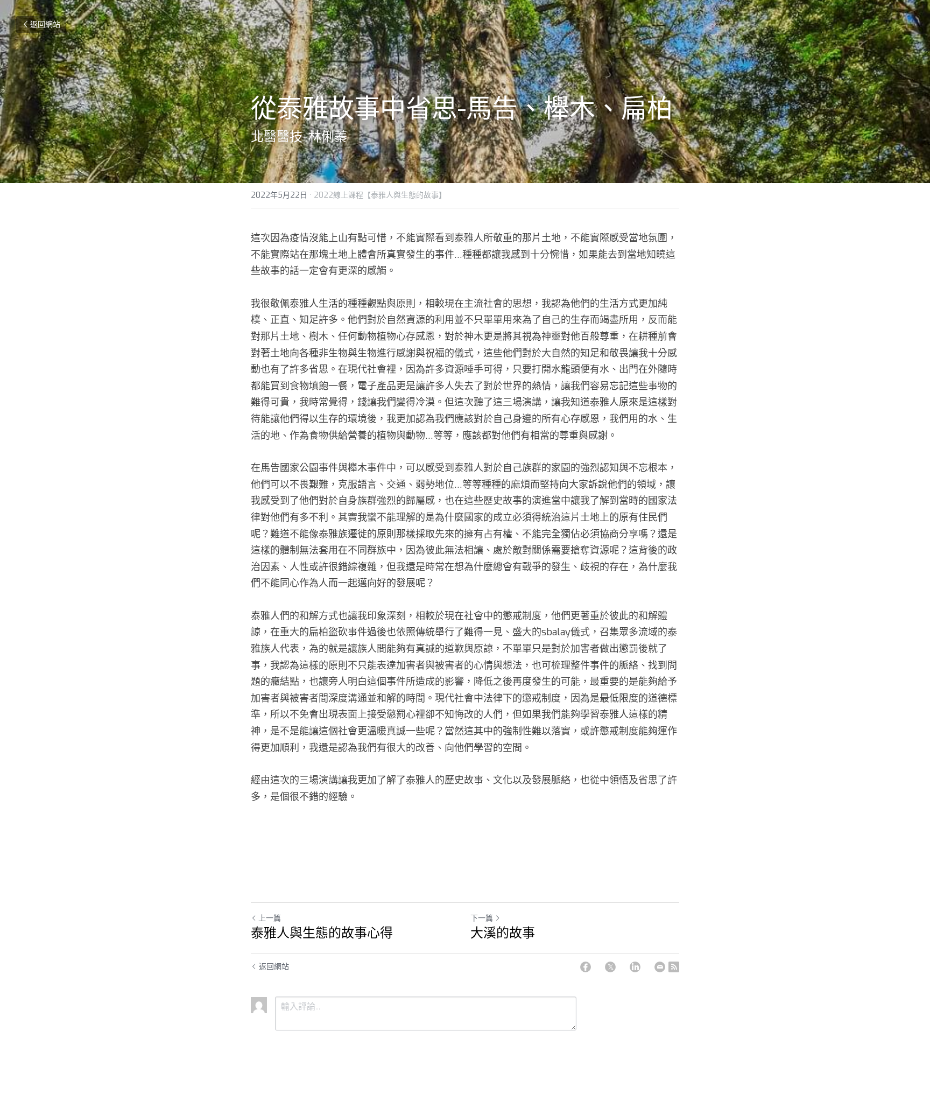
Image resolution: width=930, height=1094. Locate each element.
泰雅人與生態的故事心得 (322, 933)
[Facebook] (585, 967)
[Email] (659, 967)
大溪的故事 (502, 933)
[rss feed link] (673, 967)
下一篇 (481, 918)
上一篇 (269, 918)
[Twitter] (610, 967)
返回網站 (45, 24)
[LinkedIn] (635, 967)
